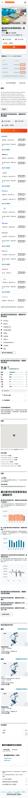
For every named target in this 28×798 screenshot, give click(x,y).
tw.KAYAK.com (4, 792)
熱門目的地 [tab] (14, 749)
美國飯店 (23, 792)
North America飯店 (16, 792)
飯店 (9, 792)
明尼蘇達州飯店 (9, 793)
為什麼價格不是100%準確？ (9, 784)
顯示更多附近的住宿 (22, 629)
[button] (2, 2)
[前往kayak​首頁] (9, 2)
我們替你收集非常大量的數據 (10, 782)
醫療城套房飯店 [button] (5, 647)
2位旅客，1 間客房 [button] (8, 43)
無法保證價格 (20, 774)
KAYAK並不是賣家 (7, 779)
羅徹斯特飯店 (7, 760)
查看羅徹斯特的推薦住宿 (21, 689)
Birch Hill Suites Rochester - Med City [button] (10, 678)
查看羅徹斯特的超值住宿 (21, 659)
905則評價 (13, 33)
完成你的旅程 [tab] (6, 749)
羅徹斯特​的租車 (7, 758)
